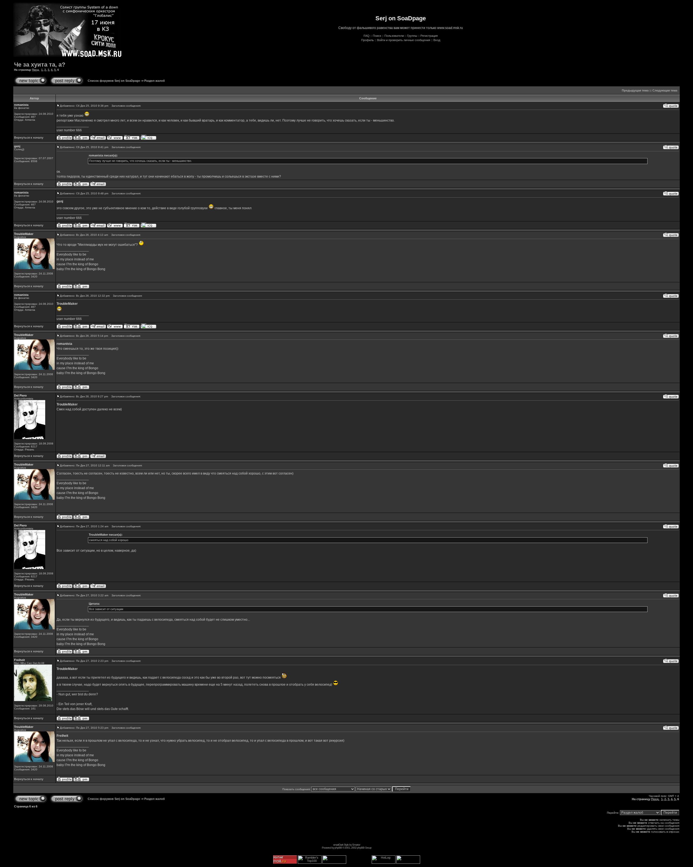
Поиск (377, 35)
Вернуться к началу (28, 137)
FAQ (367, 35)
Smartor (356, 844)
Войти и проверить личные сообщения (403, 40)
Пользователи (394, 35)
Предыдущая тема (635, 90)
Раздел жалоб (154, 80)
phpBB (338, 847)
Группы (412, 35)
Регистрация (429, 35)
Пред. (36, 69)
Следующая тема (664, 90)
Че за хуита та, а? (39, 64)
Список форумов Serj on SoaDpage (114, 80)
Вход (436, 40)
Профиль (367, 40)
